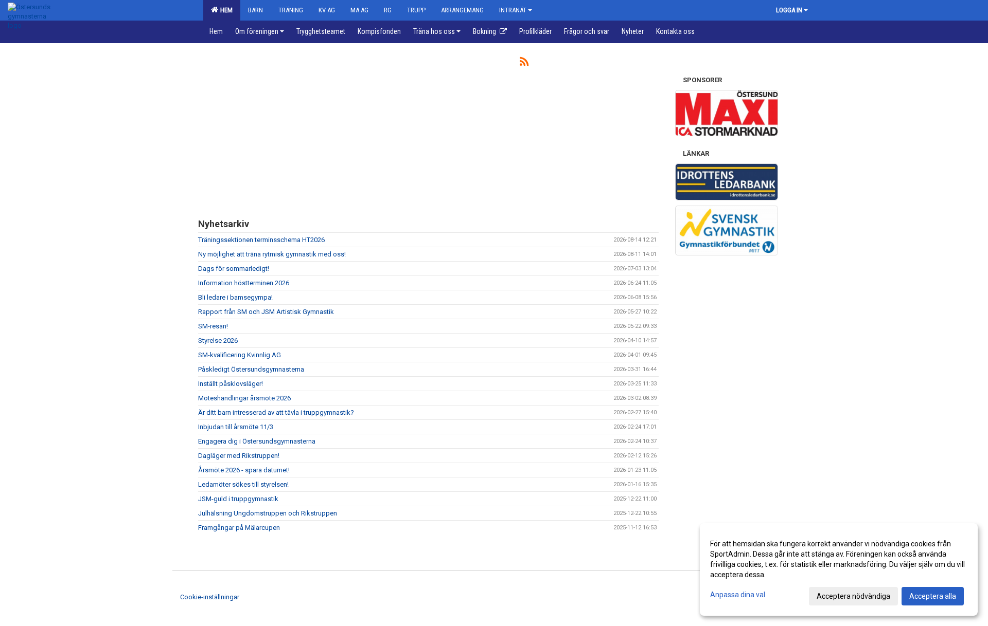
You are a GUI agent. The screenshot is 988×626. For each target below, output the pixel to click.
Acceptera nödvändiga (853, 596)
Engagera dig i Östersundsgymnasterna (256, 441)
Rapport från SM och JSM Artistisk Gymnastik (266, 312)
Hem (225, 10)
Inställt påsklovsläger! (230, 384)
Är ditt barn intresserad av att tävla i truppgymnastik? (276, 412)
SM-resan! (213, 326)
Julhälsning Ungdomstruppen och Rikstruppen (267, 513)
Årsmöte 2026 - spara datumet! (244, 470)
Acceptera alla (932, 596)
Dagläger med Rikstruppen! (238, 455)
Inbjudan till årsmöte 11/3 (235, 427)
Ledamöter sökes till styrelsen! (243, 484)
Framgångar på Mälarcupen (239, 527)
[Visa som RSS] (524, 63)
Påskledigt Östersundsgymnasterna (251, 369)
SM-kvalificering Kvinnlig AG (239, 355)
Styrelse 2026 (218, 340)
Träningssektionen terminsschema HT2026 (261, 240)
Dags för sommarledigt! (233, 268)
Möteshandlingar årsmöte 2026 (244, 398)
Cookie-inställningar (209, 597)
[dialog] (839, 569)
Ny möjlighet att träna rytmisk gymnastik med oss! (272, 254)
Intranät (512, 10)
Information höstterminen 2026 (243, 283)
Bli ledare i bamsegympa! (235, 297)
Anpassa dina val (737, 595)
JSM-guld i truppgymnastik (238, 499)
